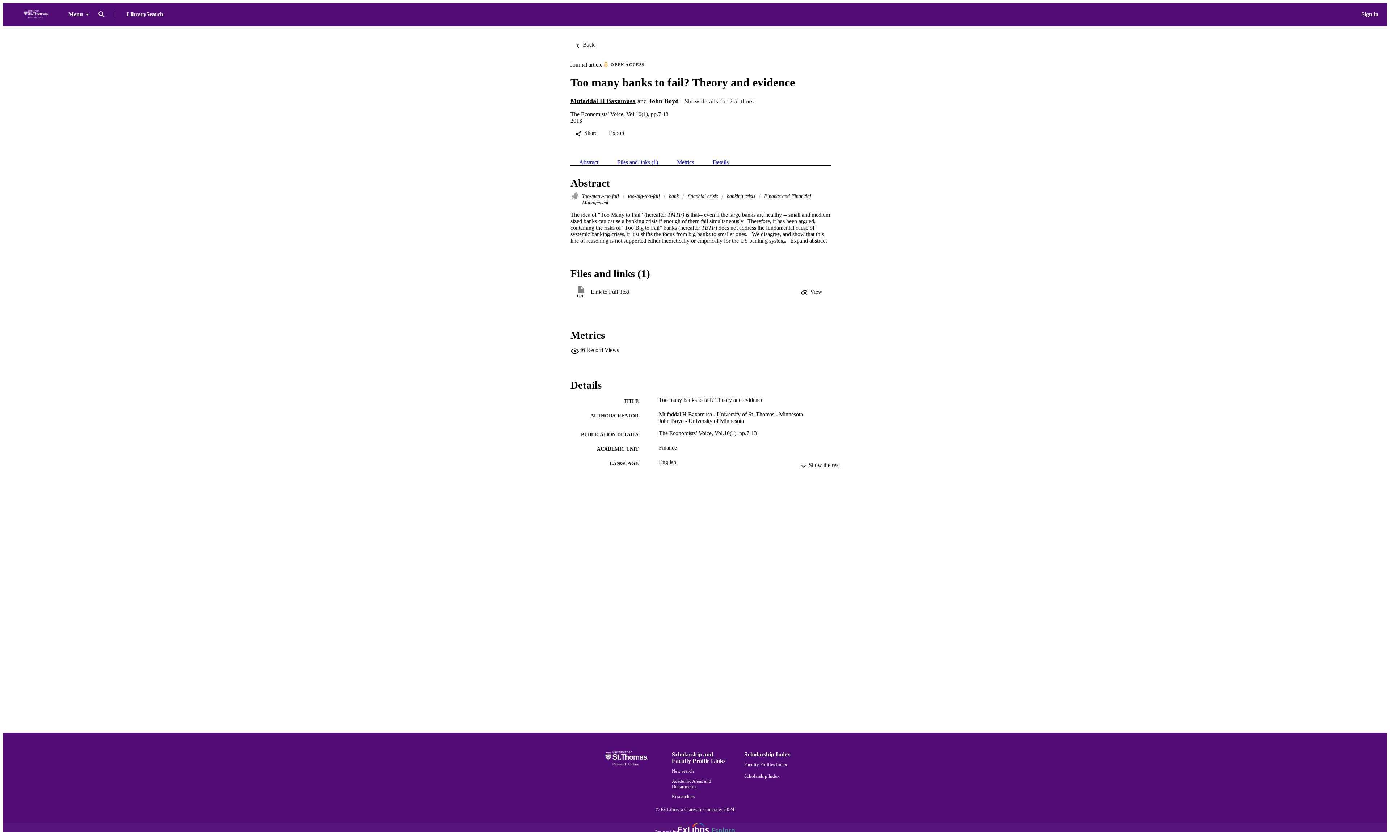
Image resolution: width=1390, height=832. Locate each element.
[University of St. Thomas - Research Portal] (37, 15)
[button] (811, 292)
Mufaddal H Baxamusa (603, 101)
